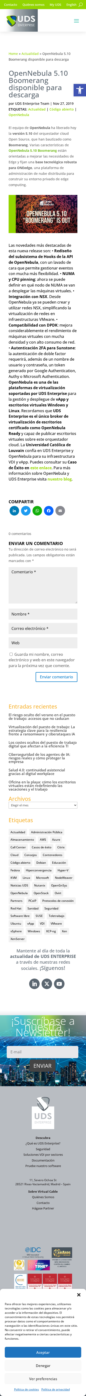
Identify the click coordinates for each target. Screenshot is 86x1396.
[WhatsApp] (37, 511)
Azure (56, 840)
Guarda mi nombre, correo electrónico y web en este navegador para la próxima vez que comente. (42, 660)
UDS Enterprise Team (32, 103)
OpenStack (41, 893)
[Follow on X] (47, 984)
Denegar (43, 1365)
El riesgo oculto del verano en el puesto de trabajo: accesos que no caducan (42, 716)
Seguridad (51, 908)
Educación (59, 863)
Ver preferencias (43, 1378)
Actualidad (30, 53)
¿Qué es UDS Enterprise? (43, 1143)
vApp (30, 923)
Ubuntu (16, 923)
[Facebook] (48, 511)
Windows (34, 931)
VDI (42, 923)
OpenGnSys (59, 885)
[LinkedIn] (14, 511)
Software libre (20, 916)
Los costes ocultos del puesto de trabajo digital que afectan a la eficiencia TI (43, 744)
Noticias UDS (19, 885)
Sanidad (32, 908)
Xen (64, 931)
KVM (14, 878)
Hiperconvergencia (39, 870)
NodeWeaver (63, 878)
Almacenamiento (22, 840)
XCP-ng (51, 931)
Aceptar (43, 1352)
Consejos (30, 855)
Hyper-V (63, 870)
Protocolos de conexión (58, 901)
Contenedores (52, 855)
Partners (16, 901)
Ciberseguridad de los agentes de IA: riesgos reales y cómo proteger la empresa (39, 758)
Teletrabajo (56, 916)
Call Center (18, 847)
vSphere (16, 931)
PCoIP (32, 901)
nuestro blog (60, 479)
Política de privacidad (55, 1389)
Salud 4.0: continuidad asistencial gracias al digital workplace (37, 772)
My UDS (55, 5)
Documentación (43, 1160)
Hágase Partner (43, 1208)
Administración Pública (46, 832)
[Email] (60, 511)
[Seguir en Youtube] (59, 984)
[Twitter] (26, 511)
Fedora (15, 870)
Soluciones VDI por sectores (43, 1154)
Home (13, 53)
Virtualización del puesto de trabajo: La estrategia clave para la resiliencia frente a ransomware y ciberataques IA (42, 730)
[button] (80, 90)
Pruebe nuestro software (43, 1166)
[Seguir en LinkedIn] (34, 984)
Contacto (10, 5)
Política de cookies (26, 1389)
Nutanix (39, 885)
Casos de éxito (41, 847)
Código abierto (61, 109)
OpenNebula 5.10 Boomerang (33, 150)
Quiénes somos (33, 5)
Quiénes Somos (43, 1197)
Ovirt (58, 893)
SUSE (39, 916)
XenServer (18, 939)
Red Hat (16, 908)
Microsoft (42, 878)
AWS (43, 840)
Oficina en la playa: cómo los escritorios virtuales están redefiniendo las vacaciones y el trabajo (42, 786)
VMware (56, 923)
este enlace (41, 467)
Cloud (14, 855)
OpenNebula (19, 114)
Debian (41, 863)
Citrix (60, 847)
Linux (26, 878)
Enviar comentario (56, 677)
